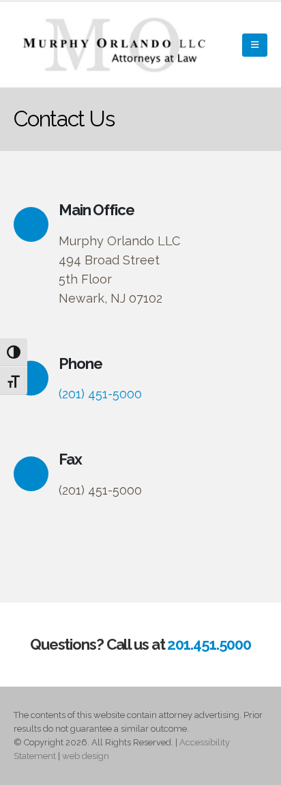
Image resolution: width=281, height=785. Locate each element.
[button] (254, 45)
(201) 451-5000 (100, 394)
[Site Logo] (116, 45)
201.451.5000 (209, 644)
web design (85, 756)
